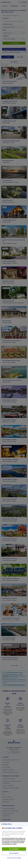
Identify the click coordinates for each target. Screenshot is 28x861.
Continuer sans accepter (14, 858)
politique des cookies (11, 844)
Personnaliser (14, 853)
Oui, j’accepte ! (14, 849)
